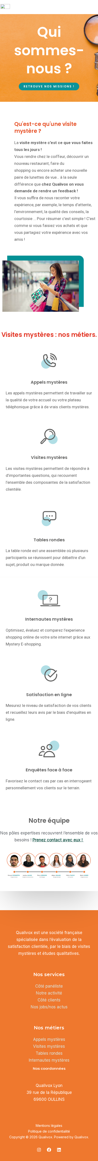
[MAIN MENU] (92, 6)
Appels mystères (49, 1039)
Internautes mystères (49, 1060)
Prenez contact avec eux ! (58, 840)
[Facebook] (49, 1150)
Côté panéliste (49, 986)
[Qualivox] (5, 6)
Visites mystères (49, 1046)
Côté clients (49, 1000)
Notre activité (49, 993)
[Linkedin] (59, 1150)
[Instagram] (39, 1150)
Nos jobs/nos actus (49, 1007)
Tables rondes (49, 1053)
